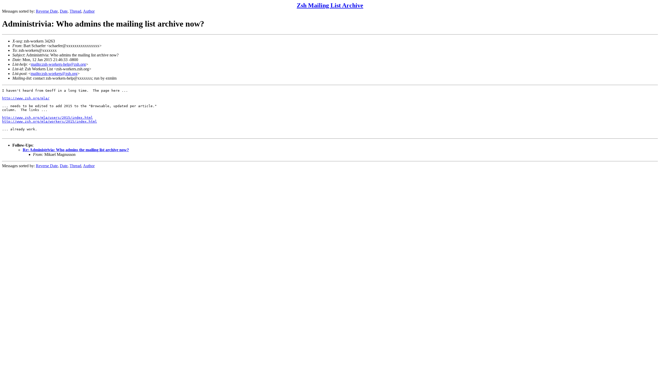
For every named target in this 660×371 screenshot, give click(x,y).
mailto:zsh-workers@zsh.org (54, 73)
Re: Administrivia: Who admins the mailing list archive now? (76, 150)
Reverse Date (47, 11)
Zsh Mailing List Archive (330, 5)
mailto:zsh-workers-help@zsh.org (58, 64)
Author (89, 11)
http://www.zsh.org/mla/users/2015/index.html (47, 118)
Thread (75, 11)
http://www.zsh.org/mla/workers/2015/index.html (49, 121)
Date (64, 11)
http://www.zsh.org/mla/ (26, 98)
